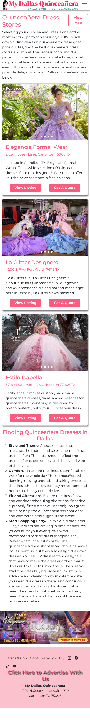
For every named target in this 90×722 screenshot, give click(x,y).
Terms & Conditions (22, 658)
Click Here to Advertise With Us (45, 675)
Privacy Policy (53, 658)
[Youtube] (14, 665)
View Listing (25, 188)
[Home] (6, 5)
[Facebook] (76, 657)
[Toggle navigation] (84, 5)
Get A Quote (65, 188)
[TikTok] (7, 665)
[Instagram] (69, 657)
